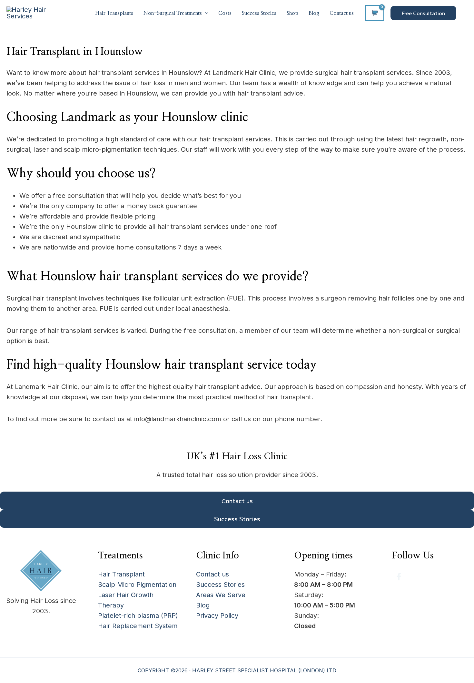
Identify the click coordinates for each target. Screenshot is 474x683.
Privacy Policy (217, 615)
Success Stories (259, 13)
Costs (225, 13)
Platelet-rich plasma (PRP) (138, 615)
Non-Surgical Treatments (172, 13)
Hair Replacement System (138, 626)
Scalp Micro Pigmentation (137, 584)
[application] (205, 13)
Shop (292, 13)
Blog (314, 13)
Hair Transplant (121, 574)
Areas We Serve (220, 595)
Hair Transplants (114, 13)
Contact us (342, 13)
